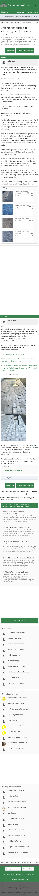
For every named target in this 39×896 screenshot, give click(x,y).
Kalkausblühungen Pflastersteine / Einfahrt (18, 558)
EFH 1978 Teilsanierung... (17, 683)
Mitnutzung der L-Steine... (17, 807)
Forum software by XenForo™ (12, 886)
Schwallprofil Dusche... (16, 638)
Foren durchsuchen (8, 17)
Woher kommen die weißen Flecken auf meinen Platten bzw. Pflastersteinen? (18, 360)
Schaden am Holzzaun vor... (18, 835)
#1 (37, 57)
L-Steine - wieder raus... (16, 819)
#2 (37, 316)
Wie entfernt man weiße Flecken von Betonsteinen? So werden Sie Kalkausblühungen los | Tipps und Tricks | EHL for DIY (19, 368)
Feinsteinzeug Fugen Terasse (18, 672)
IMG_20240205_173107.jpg (22, 231)
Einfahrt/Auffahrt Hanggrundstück (15, 572)
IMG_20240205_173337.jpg (22, 192)
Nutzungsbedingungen (29, 874)
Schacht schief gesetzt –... (17, 830)
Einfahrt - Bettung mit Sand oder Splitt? (17, 527)
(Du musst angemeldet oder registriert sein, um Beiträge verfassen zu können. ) (19, 492)
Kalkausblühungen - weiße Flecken (13, 354)
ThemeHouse (25, 888)
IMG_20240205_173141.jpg (22, 205)
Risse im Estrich (13, 677)
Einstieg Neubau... (14, 731)
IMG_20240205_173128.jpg (22, 218)
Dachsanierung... (14, 661)
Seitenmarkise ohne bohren (18, 852)
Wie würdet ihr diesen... (16, 649)
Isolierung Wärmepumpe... (17, 737)
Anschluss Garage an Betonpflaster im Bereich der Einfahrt (16, 512)
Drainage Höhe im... (15, 824)
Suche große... (13, 796)
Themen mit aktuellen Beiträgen (26, 17)
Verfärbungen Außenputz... (18, 644)
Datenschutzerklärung (18, 880)
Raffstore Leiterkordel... (16, 748)
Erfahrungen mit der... (16, 715)
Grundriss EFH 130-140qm (17, 698)
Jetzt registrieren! (19, 620)
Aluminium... (12, 813)
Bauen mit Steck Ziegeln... (17, 726)
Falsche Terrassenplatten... (17, 802)
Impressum (17, 874)
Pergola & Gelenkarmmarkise (18, 847)
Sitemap (9, 874)
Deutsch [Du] (27, 869)
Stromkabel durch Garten (17, 791)
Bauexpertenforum (12, 869)
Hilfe (3, 874)
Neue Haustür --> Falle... (16, 703)
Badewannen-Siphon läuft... (18, 666)
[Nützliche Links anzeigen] (37, 22)
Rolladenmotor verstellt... (17, 633)
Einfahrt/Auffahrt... (15, 841)
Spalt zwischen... (14, 655)
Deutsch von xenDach (30, 886)
